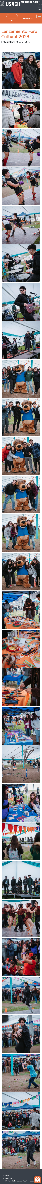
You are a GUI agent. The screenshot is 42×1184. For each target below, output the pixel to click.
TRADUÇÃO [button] (28, 18)
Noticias (8, 1178)
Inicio (7, 1175)
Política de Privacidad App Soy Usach (20, 1181)
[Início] (10, 4)
